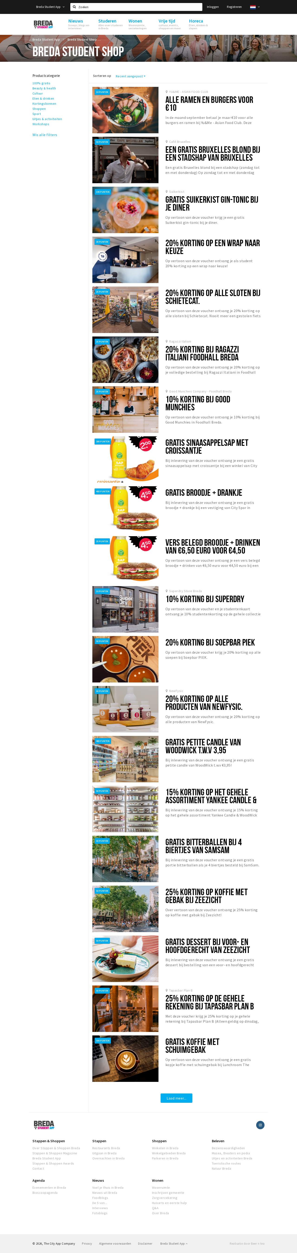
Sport (36, 114)
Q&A (155, 1208)
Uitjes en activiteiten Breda (232, 1158)
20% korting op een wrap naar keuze (212, 247)
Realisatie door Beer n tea (247, 1244)
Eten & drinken (43, 98)
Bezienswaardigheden (228, 1148)
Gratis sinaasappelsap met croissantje (206, 446)
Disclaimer (145, 1244)
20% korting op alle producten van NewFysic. (204, 702)
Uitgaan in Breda (104, 1153)
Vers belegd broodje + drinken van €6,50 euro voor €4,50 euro (212, 550)
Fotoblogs (100, 1213)
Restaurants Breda (106, 1148)
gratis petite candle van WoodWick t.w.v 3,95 (203, 746)
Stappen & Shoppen (48, 1141)
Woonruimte (161, 1187)
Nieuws (98, 1180)
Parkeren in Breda (165, 1158)
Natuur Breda (221, 1168)
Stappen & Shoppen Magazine (54, 1153)
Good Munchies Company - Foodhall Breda (200, 391)
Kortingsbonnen (44, 103)
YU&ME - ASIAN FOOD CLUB (188, 91)
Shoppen (39, 109)
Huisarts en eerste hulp (169, 1203)
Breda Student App (48, 7)
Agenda (38, 1180)
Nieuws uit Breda (104, 1193)
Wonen (157, 1180)
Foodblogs (100, 1198)
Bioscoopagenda (45, 1193)
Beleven (218, 1141)
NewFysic (176, 690)
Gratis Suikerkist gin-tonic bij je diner (211, 203)
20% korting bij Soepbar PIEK (210, 642)
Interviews (100, 1208)
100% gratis (41, 83)
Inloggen (213, 7)
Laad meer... (176, 1098)
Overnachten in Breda (108, 1158)
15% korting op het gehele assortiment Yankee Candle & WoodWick (211, 800)
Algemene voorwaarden (115, 1244)
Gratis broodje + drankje (203, 492)
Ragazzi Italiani (180, 341)
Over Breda (160, 1213)
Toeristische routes (226, 1163)
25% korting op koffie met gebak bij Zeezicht (206, 896)
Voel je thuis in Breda (108, 1187)
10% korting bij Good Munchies (197, 403)
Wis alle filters (44, 134)
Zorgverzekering (164, 1198)
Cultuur (37, 93)
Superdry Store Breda (185, 591)
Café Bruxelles (180, 141)
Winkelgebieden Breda (169, 1153)
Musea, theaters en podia (231, 1153)
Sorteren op (102, 76)
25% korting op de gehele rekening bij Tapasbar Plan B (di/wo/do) (209, 1006)
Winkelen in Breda (165, 1148)
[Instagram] (260, 1125)
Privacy (87, 1244)
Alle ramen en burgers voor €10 (209, 103)
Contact (38, 1168)
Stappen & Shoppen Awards (53, 1163)
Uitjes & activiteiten (47, 119)
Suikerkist (176, 191)
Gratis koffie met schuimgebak (192, 1045)
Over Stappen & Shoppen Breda (56, 1148)
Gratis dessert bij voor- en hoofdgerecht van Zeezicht (207, 946)
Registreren (234, 7)
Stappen (99, 1141)
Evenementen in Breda (49, 1187)
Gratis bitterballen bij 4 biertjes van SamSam (203, 846)
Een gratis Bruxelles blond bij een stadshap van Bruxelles (212, 153)
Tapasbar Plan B (181, 990)
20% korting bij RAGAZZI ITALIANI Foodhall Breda (202, 353)
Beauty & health (44, 88)
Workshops (40, 124)
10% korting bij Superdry (205, 599)
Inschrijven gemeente (168, 1193)
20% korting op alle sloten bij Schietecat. (213, 297)
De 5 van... (99, 1203)
